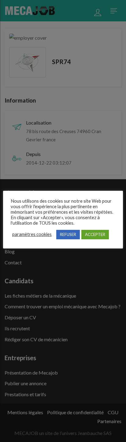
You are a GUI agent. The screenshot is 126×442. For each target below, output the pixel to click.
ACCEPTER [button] (95, 234)
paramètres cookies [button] (32, 234)
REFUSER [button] (68, 234)
